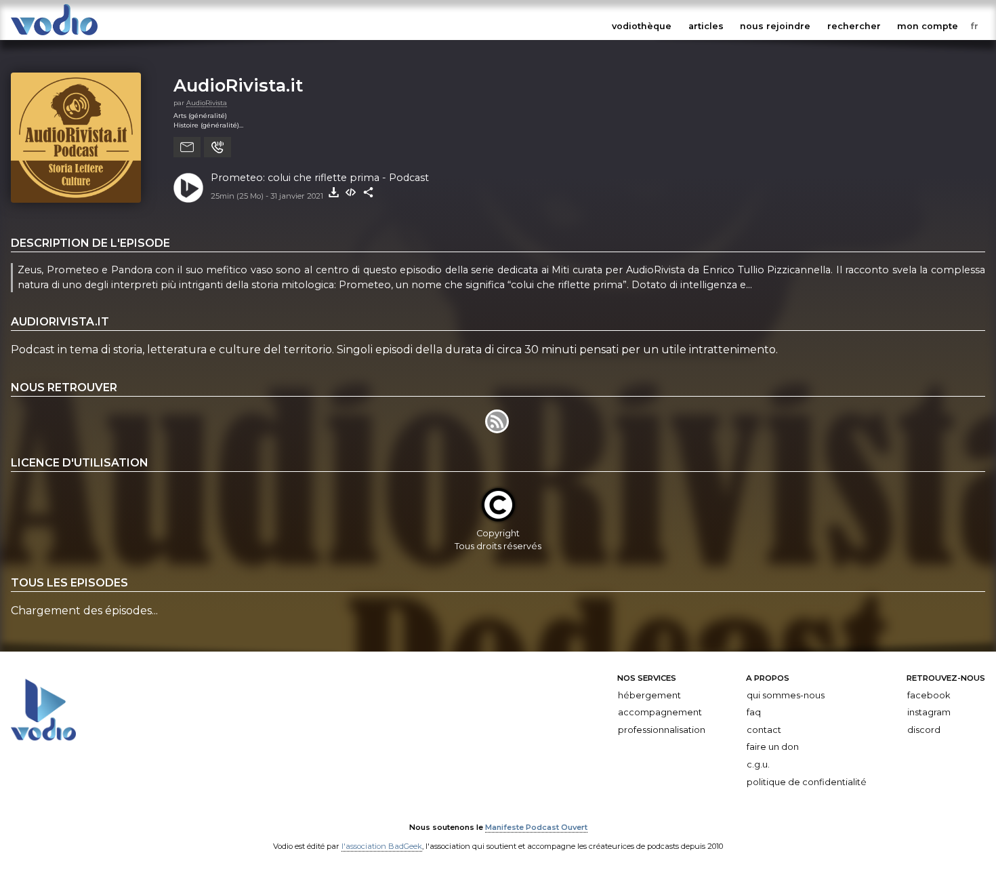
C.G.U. (758, 764)
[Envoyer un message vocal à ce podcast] (217, 147)
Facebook (928, 695)
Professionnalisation (661, 730)
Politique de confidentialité (807, 781)
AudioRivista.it (238, 85)
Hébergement (649, 695)
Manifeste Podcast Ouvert (536, 827)
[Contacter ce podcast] (187, 147)
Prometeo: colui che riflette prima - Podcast (320, 178)
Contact (764, 730)
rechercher (854, 26)
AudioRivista (206, 102)
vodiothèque (641, 26)
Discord (923, 730)
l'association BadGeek (381, 846)
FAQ (754, 712)
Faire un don (773, 747)
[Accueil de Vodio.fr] (54, 35)
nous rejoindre (775, 26)
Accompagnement (660, 712)
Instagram (929, 712)
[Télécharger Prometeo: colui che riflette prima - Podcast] (333, 192)
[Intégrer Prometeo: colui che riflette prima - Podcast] (351, 192)
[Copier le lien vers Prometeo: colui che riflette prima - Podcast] (368, 192)
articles (706, 26)
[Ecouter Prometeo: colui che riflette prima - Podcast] (188, 188)
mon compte (927, 26)
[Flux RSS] (498, 429)
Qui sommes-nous (786, 695)
